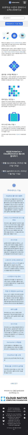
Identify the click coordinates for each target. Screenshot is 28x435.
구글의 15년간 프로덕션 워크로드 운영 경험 (14, 51)
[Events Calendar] (24, 418)
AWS (13, 263)
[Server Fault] (3, 414)
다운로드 (18, 134)
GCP (17, 263)
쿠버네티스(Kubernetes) (16, 42)
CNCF (15, 391)
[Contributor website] (24, 408)
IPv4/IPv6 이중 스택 (14, 355)
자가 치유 (14, 240)
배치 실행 (14, 309)
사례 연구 (14, 383)
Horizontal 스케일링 (14, 342)
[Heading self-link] (17, 74)
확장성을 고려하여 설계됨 (14, 366)
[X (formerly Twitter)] (3, 424)
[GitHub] (24, 411)
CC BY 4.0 (18, 411)
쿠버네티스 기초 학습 (14, 23)
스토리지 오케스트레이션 (14, 260)
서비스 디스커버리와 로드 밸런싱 (14, 219)
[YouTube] (3, 408)
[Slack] (24, 414)
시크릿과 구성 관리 (14, 276)
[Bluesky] (3, 421)
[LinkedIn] (3, 418)
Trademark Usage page (14, 425)
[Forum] (3, 411)
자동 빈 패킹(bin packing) (14, 291)
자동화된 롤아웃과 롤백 (14, 196)
